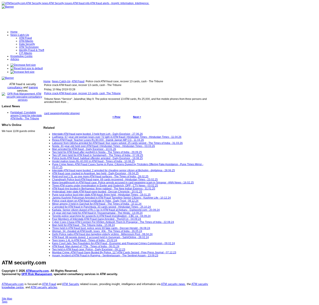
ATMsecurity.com (37, 270)
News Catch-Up (61, 81)
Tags (4, 301)
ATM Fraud (78, 81)
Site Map (7, 298)
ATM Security (70, 284)
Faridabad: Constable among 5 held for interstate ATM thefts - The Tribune (26, 115)
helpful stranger (70, 113)
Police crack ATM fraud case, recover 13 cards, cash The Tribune (82, 93)
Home (47, 81)
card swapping (52, 113)
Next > (137, 117)
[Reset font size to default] (26, 68)
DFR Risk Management (36, 274)
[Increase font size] (22, 71)
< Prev (116, 117)
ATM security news (173, 284)
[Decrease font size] (23, 64)
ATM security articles (44, 287)
